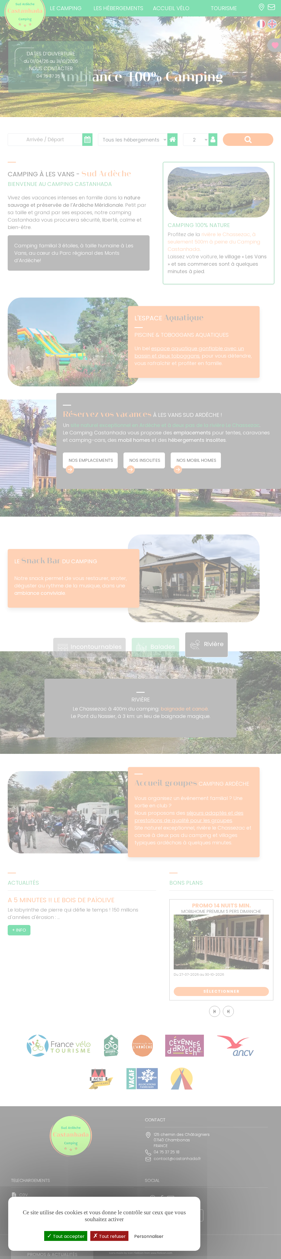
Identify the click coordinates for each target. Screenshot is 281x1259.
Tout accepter (68, 1236)
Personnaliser (149, 1236)
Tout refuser (112, 1236)
